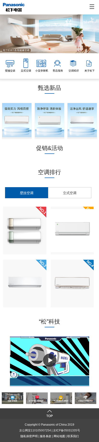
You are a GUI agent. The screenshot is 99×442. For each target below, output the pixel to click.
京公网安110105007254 (35, 430)
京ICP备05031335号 (66, 430)
